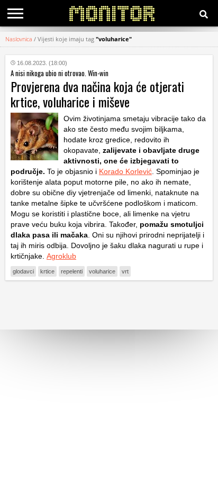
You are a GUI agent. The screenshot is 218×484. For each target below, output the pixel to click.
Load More (109, 305)
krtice (47, 271)
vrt (125, 271)
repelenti (72, 271)
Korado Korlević (125, 171)
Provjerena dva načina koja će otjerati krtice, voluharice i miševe (97, 94)
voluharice (102, 271)
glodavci (23, 271)
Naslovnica (18, 39)
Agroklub (61, 256)
